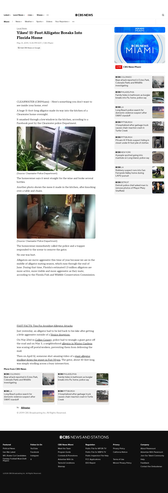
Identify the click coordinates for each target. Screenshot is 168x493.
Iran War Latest (9, 452)
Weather (28, 21)
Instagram (34, 456)
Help (143, 459)
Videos (49, 21)
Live (30, 15)
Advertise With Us (65, 459)
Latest (7, 15)
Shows (40, 15)
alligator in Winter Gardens (77, 343)
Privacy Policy (119, 448)
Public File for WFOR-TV (95, 448)
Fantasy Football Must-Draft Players (14, 460)
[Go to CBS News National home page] (84, 15)
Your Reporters (61, 21)
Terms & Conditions (66, 463)
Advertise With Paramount (152, 452)
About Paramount (148, 448)
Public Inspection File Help (96, 456)
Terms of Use (118, 459)
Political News (9, 448)
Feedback (145, 463)
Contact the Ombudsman (151, 466)
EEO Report (90, 463)
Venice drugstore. (60, 334)
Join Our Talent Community (152, 456)
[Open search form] (163, 15)
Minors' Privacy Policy (122, 463)
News (18, 21)
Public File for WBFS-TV (95, 452)
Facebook (34, 452)
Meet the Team (64, 448)
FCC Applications (92, 459)
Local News (18, 15)
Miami (6, 21)
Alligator (25, 407)
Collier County (43, 340)
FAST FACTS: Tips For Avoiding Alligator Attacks (45, 325)
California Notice (120, 452)
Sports (39, 21)
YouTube (34, 448)
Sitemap (61, 466)
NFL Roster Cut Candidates (14, 456)
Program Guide (64, 452)
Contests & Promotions (67, 456)
